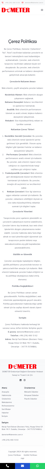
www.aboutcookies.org (15, 244)
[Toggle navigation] (42, 10)
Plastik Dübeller (30, 399)
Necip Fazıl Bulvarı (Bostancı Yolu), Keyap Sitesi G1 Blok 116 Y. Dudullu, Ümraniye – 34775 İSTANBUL (22, 428)
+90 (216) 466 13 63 (12, 3)
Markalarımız (7, 402)
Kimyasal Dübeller (31, 395)
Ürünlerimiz (6, 399)
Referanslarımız (8, 406)
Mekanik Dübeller (31, 392)
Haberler (5, 413)
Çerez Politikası (14, 455)
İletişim (5, 416)
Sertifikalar (6, 409)
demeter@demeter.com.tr (34, 3)
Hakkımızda (6, 395)
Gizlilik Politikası (30, 455)
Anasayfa (5, 392)
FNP (22, 458)
